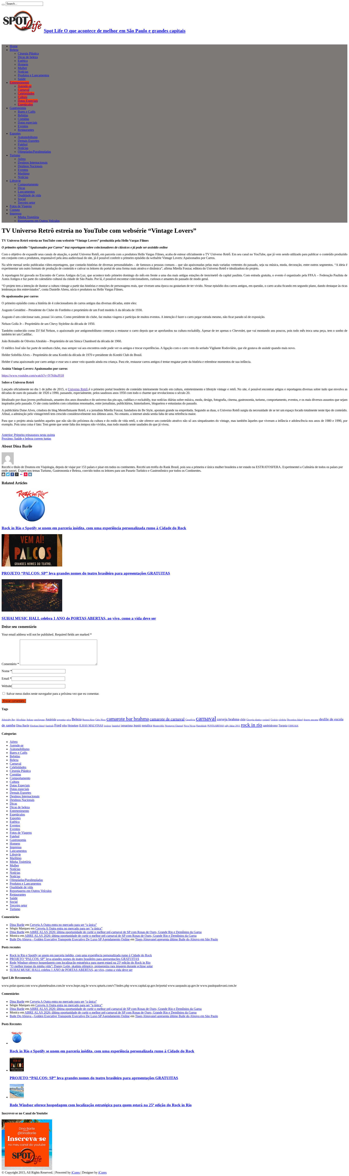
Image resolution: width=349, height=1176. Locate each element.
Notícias (23, 71)
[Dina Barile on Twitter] (8, 475)
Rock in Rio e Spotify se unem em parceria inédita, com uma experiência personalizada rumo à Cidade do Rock (94, 528)
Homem (23, 64)
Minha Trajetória (28, 217)
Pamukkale (201, 726)
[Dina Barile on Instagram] (30, 475)
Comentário (10, 664)
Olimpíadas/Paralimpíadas (34, 151)
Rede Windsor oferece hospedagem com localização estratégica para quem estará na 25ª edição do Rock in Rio (80, 962)
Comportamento (28, 184)
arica (68, 720)
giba (64, 725)
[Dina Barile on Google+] (17, 475)
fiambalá (49, 726)
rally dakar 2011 (232, 726)
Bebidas (23, 115)
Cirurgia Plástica (28, 53)
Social (22, 199)
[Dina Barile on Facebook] (12, 475)
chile (243, 719)
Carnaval (23, 90)
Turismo (15, 155)
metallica (147, 725)
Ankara (29, 720)
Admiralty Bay (8, 720)
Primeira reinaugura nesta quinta (28, 435)
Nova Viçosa (190, 726)
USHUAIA (293, 726)
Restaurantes (26, 130)
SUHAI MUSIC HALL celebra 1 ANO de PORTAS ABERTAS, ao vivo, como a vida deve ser (79, 618)
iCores (75, 1172)
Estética (23, 60)
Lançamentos (26, 191)
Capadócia (190, 720)
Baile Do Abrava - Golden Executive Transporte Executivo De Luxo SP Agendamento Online (70, 939)
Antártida (50, 719)
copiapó (266, 720)
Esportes (15, 133)
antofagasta (39, 720)
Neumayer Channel (174, 726)
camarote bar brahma (127, 718)
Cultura (22, 97)
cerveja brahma (228, 719)
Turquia (283, 725)
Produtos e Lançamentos (33, 75)
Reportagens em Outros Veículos (39, 220)
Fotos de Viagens (21, 206)
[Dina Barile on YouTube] (25, 475)
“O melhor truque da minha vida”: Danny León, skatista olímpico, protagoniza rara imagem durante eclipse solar (81, 966)
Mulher (22, 68)
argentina (61, 720)
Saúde (22, 79)
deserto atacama (311, 720)
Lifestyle (15, 180)
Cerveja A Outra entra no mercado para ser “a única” (63, 924)
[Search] (3, 4)
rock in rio (251, 724)
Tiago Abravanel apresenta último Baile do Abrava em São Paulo (176, 939)
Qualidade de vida (29, 195)
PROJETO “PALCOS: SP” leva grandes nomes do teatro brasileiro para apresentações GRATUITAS (86, 573)
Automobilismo (28, 137)
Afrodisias (21, 720)
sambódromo (270, 725)
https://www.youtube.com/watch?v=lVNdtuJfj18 (33, 375)
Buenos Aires (88, 720)
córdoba (282, 720)
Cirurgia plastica (254, 720)
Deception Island (295, 720)
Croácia (274, 720)
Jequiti (137, 725)
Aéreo (22, 159)
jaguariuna (127, 725)
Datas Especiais (28, 100)
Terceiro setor (26, 202)
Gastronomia (18, 108)
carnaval (206, 718)
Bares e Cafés (26, 111)
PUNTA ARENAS (215, 726)
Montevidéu (158, 726)
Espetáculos (25, 104)
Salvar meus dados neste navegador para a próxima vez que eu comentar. (52, 693)
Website (7, 686)
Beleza (14, 50)
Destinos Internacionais (32, 162)
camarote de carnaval (167, 719)
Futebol (22, 144)
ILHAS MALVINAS (91, 725)
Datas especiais (27, 122)
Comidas (23, 119)
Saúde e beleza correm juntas (26, 438)
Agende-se (25, 86)
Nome (5, 671)
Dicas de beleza (28, 57)
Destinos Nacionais (30, 166)
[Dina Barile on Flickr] (21, 475)
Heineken (73, 725)
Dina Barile (22, 725)
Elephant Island (37, 726)
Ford (57, 725)
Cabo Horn (100, 720)
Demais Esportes (28, 140)
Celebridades (26, 93)
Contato (15, 210)
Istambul (116, 726)
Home (14, 46)
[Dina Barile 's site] (3, 475)
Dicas (21, 188)
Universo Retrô (78, 389)
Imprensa (15, 213)
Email (5, 678)
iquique (107, 726)
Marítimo (23, 173)
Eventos (23, 126)
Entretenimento (19, 82)
